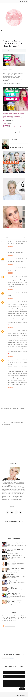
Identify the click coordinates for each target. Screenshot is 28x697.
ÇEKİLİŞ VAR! (10, 574)
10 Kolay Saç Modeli (14, 175)
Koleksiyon (14, 617)
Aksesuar (4, 615)
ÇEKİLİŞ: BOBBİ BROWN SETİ (14, 562)
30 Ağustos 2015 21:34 (21, 292)
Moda (7, 618)
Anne (12, 615)
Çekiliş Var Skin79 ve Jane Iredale (16, 581)
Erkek (6, 617)
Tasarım (20, 618)
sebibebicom (9, 123)
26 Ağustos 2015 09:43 (21, 276)
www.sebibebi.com (9, 120)
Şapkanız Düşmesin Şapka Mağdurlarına (14, 600)
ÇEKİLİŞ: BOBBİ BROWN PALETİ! (15, 556)
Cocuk (19, 615)
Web (7, 620)
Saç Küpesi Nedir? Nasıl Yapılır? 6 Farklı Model (14, 202)
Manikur (4, 618)
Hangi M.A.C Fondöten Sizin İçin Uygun (15, 569)
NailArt (10, 618)
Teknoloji (4, 620)
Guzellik (10, 617)
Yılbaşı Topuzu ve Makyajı (14, 229)
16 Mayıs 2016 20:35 (22, 359)
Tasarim (24, 618)
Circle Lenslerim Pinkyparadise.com (12, 587)
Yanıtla (10, 246)
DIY (22, 615)
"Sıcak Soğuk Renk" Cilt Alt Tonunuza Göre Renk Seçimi (14, 594)
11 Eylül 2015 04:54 (22, 301)
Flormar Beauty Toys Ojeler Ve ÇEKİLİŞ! (15, 543)
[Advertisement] (14, 443)
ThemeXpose (22, 695)
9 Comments (20, 50)
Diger (24, 615)
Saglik (16, 618)
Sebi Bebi (13, 694)
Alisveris (9, 615)
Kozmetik (20, 617)
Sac (14, 618)
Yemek (14, 620)
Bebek (15, 615)
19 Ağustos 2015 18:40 (21, 258)
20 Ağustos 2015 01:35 (21, 267)
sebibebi (9, 121)
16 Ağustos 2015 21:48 (21, 241)
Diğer (3, 617)
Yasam (10, 620)
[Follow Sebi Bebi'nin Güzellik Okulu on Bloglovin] (8, 658)
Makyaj (24, 617)
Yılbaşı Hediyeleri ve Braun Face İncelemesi (15, 550)
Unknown (10, 258)
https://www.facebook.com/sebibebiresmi (15, 119)
